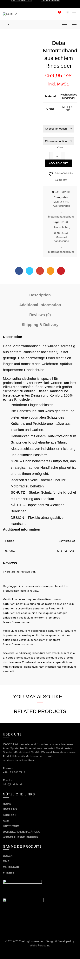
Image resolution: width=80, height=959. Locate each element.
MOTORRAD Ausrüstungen (61, 203)
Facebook (19, 271)
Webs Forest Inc (40, 945)
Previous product (64, 24)
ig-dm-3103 (61, 232)
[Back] (6, 24)
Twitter (29, 271)
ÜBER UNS (10, 809)
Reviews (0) (40, 315)
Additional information (40, 305)
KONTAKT (9, 815)
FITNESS (8, 872)
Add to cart (58, 163)
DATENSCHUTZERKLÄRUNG (21, 831)
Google (40, 271)
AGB (6, 820)
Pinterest (61, 271)
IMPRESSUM (11, 826)
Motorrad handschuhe (61, 239)
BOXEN (7, 855)
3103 (65, 222)
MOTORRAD (11, 867)
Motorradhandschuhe (61, 216)
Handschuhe (60, 227)
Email (50, 271)
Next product (74, 24)
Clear (60, 147)
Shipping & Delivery (40, 325)
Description (40, 295)
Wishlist (59, 12)
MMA (6, 861)
